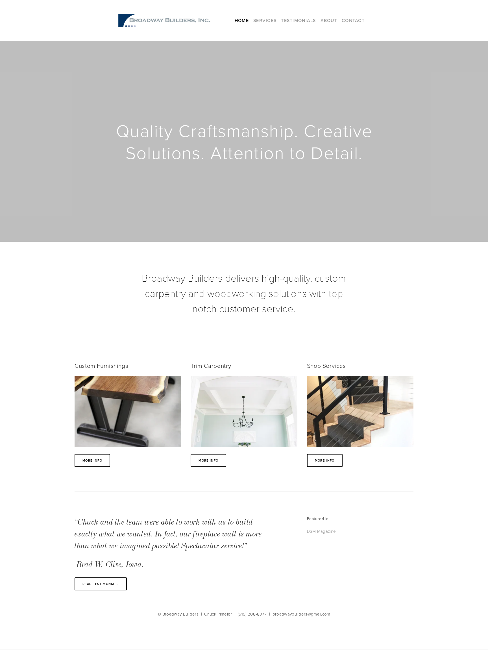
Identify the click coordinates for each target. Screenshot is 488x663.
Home (242, 20)
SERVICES (264, 20)
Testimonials (298, 20)
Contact (353, 20)
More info (92, 460)
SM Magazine (323, 531)
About (329, 20)
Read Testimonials (100, 584)
